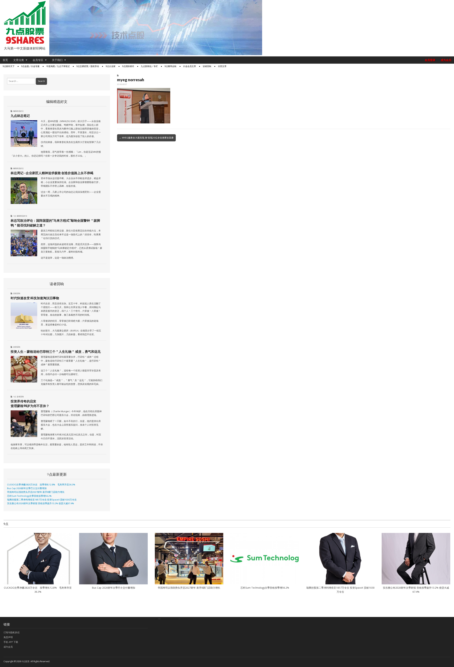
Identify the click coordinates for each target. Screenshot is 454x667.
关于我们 (57, 60)
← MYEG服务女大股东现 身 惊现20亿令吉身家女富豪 (146, 137)
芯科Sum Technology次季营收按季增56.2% (30, 495)
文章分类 (18, 60)
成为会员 (446, 60)
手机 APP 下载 (11, 642)
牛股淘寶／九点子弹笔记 (58, 66)
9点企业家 (110, 66)
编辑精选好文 (18, 111)
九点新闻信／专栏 (149, 66)
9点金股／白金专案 (30, 66)
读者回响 (207, 66)
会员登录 (430, 60)
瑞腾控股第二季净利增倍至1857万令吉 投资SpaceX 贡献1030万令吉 (42, 499)
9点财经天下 (9, 66)
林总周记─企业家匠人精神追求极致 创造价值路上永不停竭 (52, 173)
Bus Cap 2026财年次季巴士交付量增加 (27, 488)
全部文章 (222, 66)
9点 (14, 216)
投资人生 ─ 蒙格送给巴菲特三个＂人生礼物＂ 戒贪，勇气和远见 (56, 351)
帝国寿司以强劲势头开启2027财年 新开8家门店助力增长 (36, 492)
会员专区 (38, 60)
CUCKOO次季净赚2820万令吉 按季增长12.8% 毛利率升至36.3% (41, 484)
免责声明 (8, 637)
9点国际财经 (128, 66)
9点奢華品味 (170, 66)
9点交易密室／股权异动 (87, 66)
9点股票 (25, 661)
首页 (5, 60)
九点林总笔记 (20, 116)
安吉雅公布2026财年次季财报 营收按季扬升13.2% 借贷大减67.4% (40, 503)
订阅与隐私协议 (12, 632)
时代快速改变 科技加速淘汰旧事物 (35, 298)
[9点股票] (24, 22)
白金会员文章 (189, 66)
